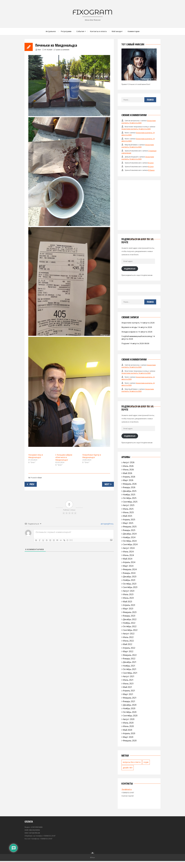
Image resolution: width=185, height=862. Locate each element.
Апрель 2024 (129, 562)
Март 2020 (128, 737)
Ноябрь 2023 (129, 580)
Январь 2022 (129, 658)
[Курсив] (39, 540)
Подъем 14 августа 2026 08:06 (135, 343)
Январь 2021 (129, 701)
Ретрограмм (66, 31)
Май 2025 (127, 516)
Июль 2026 (128, 466)
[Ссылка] (64, 540)
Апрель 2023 (129, 605)
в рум (146, 762)
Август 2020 (128, 719)
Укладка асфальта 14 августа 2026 (136, 331)
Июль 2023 (128, 594)
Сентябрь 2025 (130, 501)
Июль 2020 (128, 722)
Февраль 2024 (130, 569)
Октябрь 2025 (129, 498)
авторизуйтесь (107, 524)
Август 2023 (128, 590)
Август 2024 (128, 548)
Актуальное (51, 31)
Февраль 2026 (130, 483)
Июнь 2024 (128, 555)
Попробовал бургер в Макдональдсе (91, 456)
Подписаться (129, 268)
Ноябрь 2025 (129, 494)
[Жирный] (36, 540)
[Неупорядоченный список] (54, 540)
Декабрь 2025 (129, 491)
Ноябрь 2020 (129, 708)
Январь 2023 (129, 615)
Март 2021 (128, 694)
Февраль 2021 (130, 697)
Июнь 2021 (128, 683)
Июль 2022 (128, 637)
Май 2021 (127, 687)
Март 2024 (128, 565)
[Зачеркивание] (46, 540)
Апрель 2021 (129, 690)
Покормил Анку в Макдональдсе (35, 456)
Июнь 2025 (128, 512)
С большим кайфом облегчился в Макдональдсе (63, 457)
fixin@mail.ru (126, 789)
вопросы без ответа (131, 762)
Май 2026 (127, 473)
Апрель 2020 (129, 733)
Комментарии (133, 31)
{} (67, 540)
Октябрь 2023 (129, 583)
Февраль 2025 (130, 526)
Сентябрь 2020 (130, 715)
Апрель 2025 (129, 519)
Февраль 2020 (130, 740)
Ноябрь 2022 (129, 623)
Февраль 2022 (130, 655)
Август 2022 (128, 633)
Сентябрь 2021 (130, 672)
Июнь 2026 (128, 469)
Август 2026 (128, 462)
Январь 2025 (129, 530)
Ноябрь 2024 (129, 537)
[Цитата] (57, 540)
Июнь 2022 (128, 640)
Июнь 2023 (128, 598)
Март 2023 (128, 608)
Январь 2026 (129, 487)
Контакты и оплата (98, 31)
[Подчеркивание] (43, 540)
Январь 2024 (129, 573)
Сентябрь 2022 (130, 630)
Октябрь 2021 (129, 669)
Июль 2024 (128, 551)
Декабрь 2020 (129, 705)
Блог (40, 477)
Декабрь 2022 (129, 619)
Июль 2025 (128, 508)
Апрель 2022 (129, 647)
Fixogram (92, 12)
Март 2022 (128, 651)
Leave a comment (62, 49)
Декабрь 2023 (129, 576)
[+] (71, 540)
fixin (39, 49)
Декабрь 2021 (129, 662)
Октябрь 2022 (129, 626)
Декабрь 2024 (129, 533)
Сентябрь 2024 (130, 544)
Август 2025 (128, 505)
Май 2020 (127, 730)
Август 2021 (128, 676)
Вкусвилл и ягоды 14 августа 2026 (136, 327)
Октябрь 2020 (129, 712)
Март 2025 (128, 523)
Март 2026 (128, 480)
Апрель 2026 (129, 476)
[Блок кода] (61, 540)
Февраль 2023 (130, 612)
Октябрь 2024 (129, 541)
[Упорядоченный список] (50, 540)
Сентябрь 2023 (130, 587)
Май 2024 (127, 558)
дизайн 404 (127, 767)
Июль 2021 (128, 680)
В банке (151, 170)
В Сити (151, 162)
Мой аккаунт (117, 31)
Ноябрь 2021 (129, 665)
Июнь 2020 (128, 726)
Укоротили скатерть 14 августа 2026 (138, 121)
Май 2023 (127, 601)
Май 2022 (127, 644)
